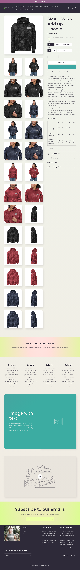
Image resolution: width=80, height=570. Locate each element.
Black (50, 44)
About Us (25, 534)
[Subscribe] (52, 519)
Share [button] (51, 148)
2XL (64, 50)
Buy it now (61, 67)
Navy (57, 44)
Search (25, 531)
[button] (68, 8)
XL (69, 50)
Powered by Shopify (45, 565)
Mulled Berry (66, 44)
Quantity (50, 54)
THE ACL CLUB (37, 565)
